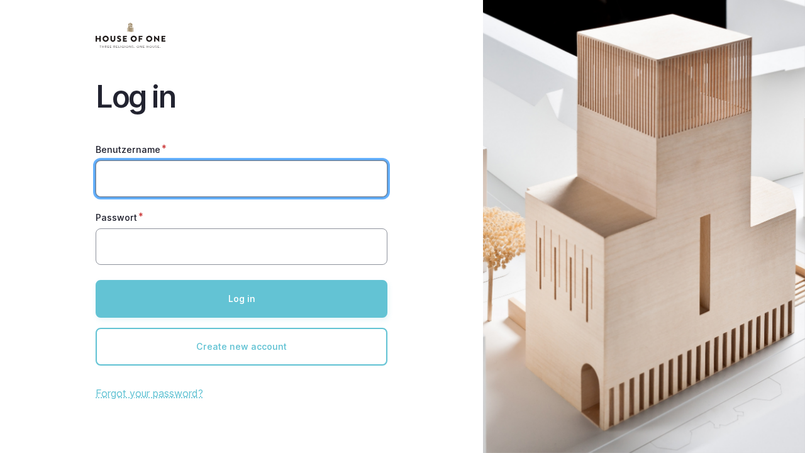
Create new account (241, 346)
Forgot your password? (149, 393)
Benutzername (128, 149)
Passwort (116, 217)
